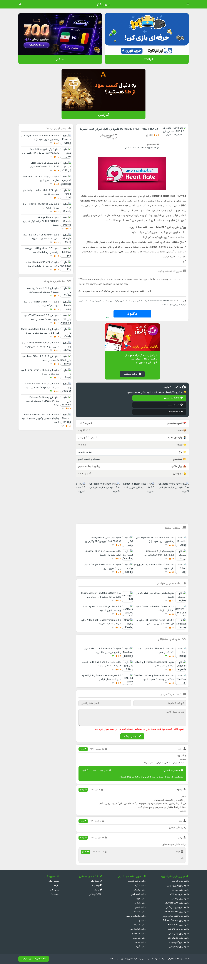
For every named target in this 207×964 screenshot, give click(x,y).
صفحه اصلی (53, 881)
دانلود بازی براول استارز (179, 933)
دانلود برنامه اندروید (136, 881)
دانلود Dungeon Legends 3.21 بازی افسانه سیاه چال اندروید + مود (154, 664)
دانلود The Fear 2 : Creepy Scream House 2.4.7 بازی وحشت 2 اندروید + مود (154, 677)
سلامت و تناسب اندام (135, 147)
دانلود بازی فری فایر (180, 890)
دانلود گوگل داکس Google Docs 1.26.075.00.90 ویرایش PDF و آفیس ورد (40, 151)
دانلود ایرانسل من (137, 929)
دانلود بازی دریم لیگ (179, 894)
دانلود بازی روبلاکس (180, 898)
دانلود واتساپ (139, 890)
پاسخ (82, 749)
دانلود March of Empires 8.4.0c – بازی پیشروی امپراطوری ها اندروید (102, 650)
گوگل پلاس (94, 894)
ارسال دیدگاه (130, 736)
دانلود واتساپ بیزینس (135, 916)
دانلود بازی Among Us (178, 929)
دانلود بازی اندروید (180, 881)
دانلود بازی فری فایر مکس (177, 907)
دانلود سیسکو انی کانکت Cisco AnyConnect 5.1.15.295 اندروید (44, 164)
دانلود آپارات (140, 946)
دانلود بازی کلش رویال (179, 942)
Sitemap (55, 894)
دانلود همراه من (138, 933)
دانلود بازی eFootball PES (177, 912)
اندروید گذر (103, 4)
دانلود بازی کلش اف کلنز (178, 938)
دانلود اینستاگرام (138, 894)
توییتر (97, 890)
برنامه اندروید (153, 147)
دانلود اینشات (139, 912)
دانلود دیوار (140, 898)
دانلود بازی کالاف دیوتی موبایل (175, 916)
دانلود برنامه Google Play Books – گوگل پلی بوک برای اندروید (40, 205)
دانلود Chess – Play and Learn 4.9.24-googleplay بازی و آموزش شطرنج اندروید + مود (40, 418)
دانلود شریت (139, 925)
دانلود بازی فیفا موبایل (179, 946)
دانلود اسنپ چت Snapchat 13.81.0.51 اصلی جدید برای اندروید (41, 178)
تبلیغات (56, 885)
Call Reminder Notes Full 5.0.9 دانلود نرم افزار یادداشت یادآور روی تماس (155, 622)
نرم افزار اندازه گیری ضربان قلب (122, 301)
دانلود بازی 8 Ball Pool (178, 925)
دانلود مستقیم (130, 374)
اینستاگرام (95, 881)
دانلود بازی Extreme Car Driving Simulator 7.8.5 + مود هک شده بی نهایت (42, 401)
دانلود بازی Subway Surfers (176, 920)
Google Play (174, 412)
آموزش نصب (173, 405)
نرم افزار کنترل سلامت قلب (170, 305)
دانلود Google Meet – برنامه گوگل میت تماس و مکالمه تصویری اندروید (41, 236)
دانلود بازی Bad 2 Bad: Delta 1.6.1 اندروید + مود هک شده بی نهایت (101, 664)
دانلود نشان (140, 907)
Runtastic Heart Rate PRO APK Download (162, 301)
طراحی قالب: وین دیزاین (32, 958)
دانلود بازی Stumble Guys (177, 903)
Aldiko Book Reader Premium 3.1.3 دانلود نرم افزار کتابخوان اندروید (101, 622)
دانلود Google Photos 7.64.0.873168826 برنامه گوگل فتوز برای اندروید (40, 221)
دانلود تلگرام (140, 885)
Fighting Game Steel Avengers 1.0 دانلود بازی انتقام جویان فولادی (101, 677)
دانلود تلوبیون (139, 938)
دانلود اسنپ (140, 903)
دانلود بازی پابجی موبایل (178, 885)
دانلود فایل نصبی (172, 398)
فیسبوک (96, 885)
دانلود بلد (141, 920)
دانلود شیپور (140, 942)
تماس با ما (54, 890)
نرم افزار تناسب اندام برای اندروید (102, 301)
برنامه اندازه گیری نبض (140, 301)
